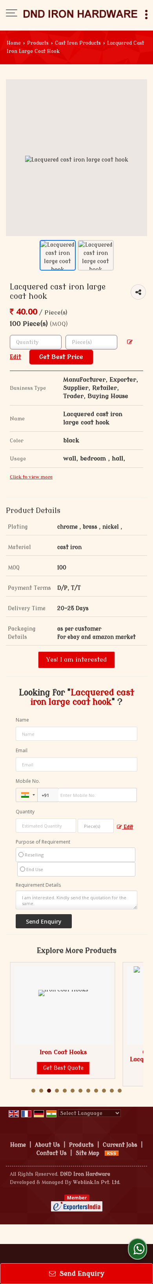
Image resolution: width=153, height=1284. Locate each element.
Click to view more (31, 477)
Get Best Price (61, 356)
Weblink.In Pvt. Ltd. (96, 1182)
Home (14, 43)
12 (120, 1091)
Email (21, 750)
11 (112, 1091)
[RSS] (112, 1153)
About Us (47, 1145)
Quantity (25, 811)
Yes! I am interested (76, 659)
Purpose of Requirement (43, 842)
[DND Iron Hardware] (80, 13)
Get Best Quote (63, 1068)
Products (38, 43)
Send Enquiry (81, 1273)
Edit (127, 827)
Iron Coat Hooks (63, 1052)
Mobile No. (28, 781)
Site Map (87, 1153)
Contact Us (51, 1153)
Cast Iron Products (78, 43)
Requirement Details (38, 885)
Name (22, 720)
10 (104, 1091)
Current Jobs (120, 1145)
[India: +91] (27, 795)
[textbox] (91, 342)
